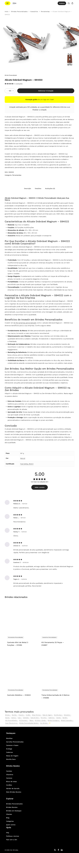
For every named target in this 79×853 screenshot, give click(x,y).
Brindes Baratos (11, 807)
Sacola (7, 717)
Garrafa (64, 717)
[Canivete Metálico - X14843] (21, 669)
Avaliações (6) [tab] (50, 188)
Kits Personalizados (11, 720)
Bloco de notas (11, 781)
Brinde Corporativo (66, 720)
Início (6, 11)
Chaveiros (9, 774)
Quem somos (10, 825)
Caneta (58, 717)
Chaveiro (21, 715)
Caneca (13, 717)
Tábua (31, 720)
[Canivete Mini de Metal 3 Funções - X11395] (21, 617)
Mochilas (9, 738)
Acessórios (34, 11)
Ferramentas (45, 11)
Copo (19, 717)
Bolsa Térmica (36, 715)
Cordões (9, 785)
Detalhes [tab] (38, 188)
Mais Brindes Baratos (13, 792)
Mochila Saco (58, 715)
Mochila (14, 715)
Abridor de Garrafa (12, 788)
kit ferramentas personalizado (25, 323)
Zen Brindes (43, 723)
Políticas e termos (12, 836)
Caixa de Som (34, 717)
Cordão (28, 715)
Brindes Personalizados (19, 11)
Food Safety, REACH (26, 464)
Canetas (9, 771)
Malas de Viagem (12, 756)
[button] (7, 3)
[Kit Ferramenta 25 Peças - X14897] (55, 617)
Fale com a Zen (11, 840)
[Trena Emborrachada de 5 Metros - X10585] (55, 669)
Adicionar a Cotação (45, 91)
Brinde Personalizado (11, 75)
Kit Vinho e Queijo (40, 720)
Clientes (9, 814)
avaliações (18, 84)
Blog (7, 818)
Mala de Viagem (47, 715)
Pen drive (43, 717)
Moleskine (67, 715)
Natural (22, 458)
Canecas (9, 778)
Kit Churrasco (23, 720)
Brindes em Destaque (13, 811)
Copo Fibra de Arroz (11, 723)
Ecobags (9, 749)
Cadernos (51, 717)
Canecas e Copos (12, 745)
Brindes (7, 715)
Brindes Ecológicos (53, 720)
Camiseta (25, 717)
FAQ (7, 833)
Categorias (10, 821)
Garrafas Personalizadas (15, 742)
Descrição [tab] (27, 188)
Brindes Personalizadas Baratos (28, 723)
